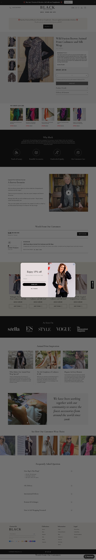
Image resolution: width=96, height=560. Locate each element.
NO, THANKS (34, 288)
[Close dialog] (74, 264)
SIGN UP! (34, 284)
